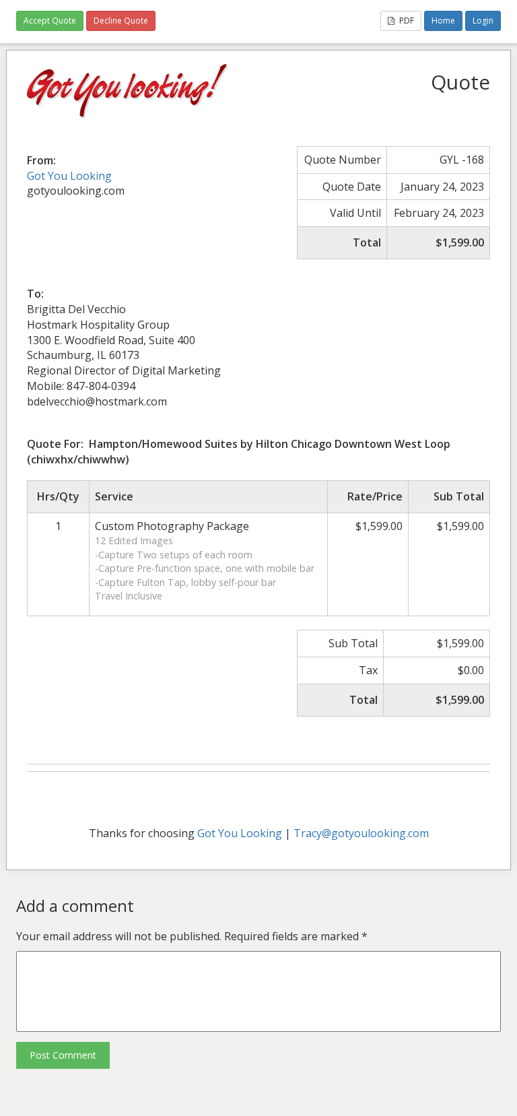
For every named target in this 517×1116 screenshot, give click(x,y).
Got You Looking (69, 175)
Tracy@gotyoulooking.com (361, 833)
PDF (405, 20)
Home (443, 20)
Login (483, 20)
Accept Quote (50, 20)
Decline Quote (121, 20)
